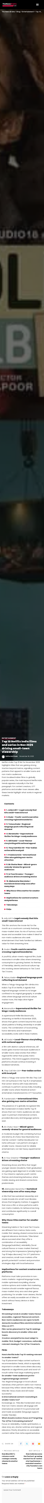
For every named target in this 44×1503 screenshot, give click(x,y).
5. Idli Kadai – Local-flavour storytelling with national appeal (20, 842)
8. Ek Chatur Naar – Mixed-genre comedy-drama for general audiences (20, 867)
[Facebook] (20, 1443)
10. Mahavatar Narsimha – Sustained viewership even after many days (19, 884)
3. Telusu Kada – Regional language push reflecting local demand (18, 827)
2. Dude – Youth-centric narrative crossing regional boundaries (21, 818)
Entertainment (9, 738)
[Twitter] (26, 1443)
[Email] (39, 1443)
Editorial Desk (12, 756)
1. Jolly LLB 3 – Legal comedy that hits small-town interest (20, 811)
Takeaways (11, 905)
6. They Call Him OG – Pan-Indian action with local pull (20, 849)
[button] (37, 4)
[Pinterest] (33, 1443)
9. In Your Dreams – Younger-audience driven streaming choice (20, 875)
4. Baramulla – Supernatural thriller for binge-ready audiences (20, 835)
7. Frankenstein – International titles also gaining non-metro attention (20, 857)
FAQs (8, 909)
